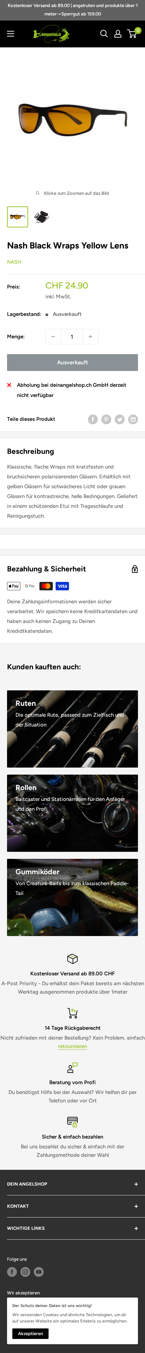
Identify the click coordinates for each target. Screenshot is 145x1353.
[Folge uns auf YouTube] (39, 1272)
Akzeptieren (30, 1333)
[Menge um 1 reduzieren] (53, 336)
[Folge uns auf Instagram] (25, 1272)
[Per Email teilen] (133, 419)
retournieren (72, 1046)
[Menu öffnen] (10, 34)
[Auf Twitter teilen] (120, 419)
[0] (132, 33)
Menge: (16, 336)
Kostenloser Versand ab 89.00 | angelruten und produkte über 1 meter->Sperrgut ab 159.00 (73, 9)
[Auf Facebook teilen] (93, 419)
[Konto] (117, 34)
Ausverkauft (72, 362)
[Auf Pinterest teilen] (106, 419)
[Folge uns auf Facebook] (12, 1272)
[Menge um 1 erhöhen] (90, 336)
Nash (14, 262)
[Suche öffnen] (104, 34)
